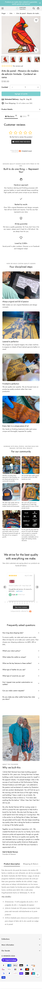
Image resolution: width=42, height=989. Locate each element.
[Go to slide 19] (24, 603)
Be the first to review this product (21, 137)
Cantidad (5, 87)
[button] (38, 8)
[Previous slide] (4, 587)
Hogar (4, 13)
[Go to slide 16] (17, 603)
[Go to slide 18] (22, 603)
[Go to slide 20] (27, 603)
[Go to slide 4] (12, 602)
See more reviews (21, 607)
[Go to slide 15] (14, 603)
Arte (11, 13)
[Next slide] (37, 587)
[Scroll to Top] (38, 978)
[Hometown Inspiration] (21, 8)
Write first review (22, 142)
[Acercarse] (36, 50)
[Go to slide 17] (19, 603)
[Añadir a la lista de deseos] (36, 20)
